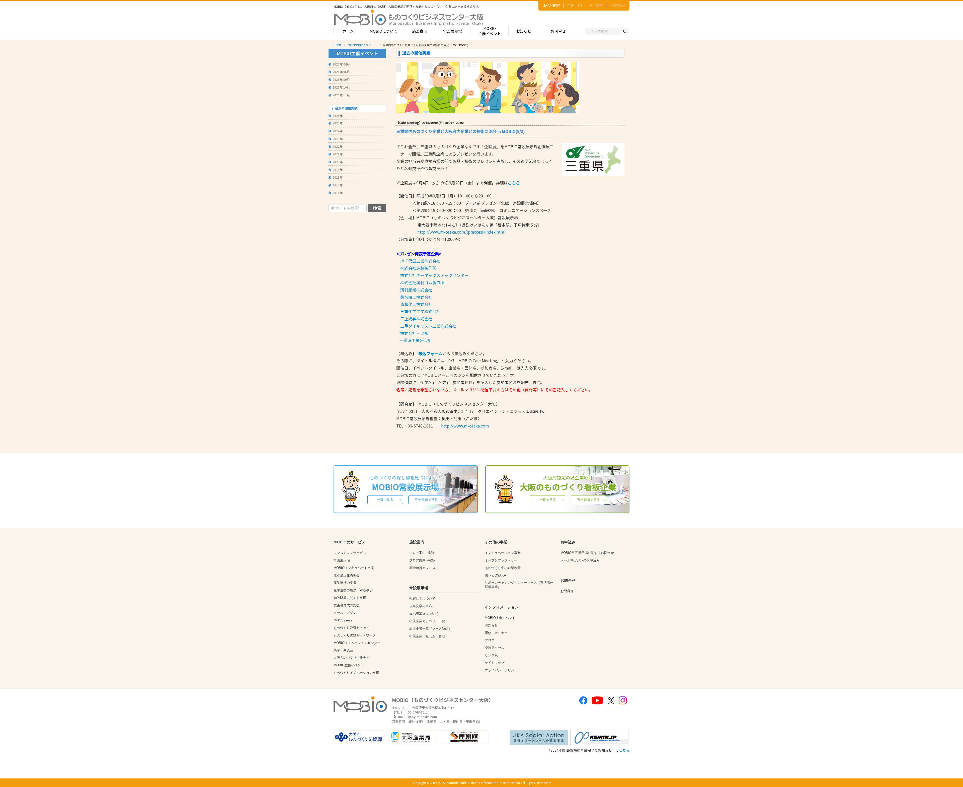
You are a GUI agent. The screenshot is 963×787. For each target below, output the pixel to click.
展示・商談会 (343, 650)
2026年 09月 (341, 79)
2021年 (338, 154)
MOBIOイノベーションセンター (357, 643)
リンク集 (491, 655)
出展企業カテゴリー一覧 (427, 621)
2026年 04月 (341, 64)
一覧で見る (385, 499)
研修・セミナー (496, 633)
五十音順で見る (426, 499)
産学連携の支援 (345, 583)
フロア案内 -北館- (422, 553)
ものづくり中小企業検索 (503, 568)
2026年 (338, 115)
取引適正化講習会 (347, 575)
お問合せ (558, 31)
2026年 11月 (341, 95)
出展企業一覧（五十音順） (428, 636)
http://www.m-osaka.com (465, 426)
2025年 (338, 123)
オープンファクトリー (501, 560)
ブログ (490, 640)
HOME (338, 45)
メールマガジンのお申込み (580, 560)
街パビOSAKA (495, 575)
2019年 (338, 169)
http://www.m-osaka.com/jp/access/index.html (461, 232)
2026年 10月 (341, 87)
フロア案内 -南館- (422, 560)
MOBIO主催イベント (489, 31)
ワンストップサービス (350, 553)
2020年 (338, 162)
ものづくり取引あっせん (351, 628)
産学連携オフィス (422, 568)
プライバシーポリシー (501, 670)
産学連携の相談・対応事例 (353, 590)
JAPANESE (551, 5)
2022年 (338, 146)
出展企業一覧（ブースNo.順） (431, 628)
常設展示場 (452, 31)
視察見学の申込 (420, 606)
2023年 (338, 138)
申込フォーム (430, 353)
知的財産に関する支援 (350, 598)
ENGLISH (574, 5)
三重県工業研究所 (415, 340)
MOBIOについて (383, 31)
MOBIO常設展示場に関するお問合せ (587, 553)
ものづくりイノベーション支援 (356, 673)
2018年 (338, 177)
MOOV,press (343, 620)
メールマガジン (345, 613)
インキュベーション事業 (503, 553)
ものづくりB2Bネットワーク (355, 635)
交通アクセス (494, 648)
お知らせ (523, 31)
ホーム (348, 31)
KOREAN (617, 5)
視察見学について (422, 598)
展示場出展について (424, 613)
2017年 (338, 185)
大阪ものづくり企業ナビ (351, 658)
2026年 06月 (341, 71)
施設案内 (419, 31)
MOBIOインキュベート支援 (354, 568)
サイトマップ (494, 663)
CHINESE (596, 5)
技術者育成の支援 (347, 605)
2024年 (338, 131)
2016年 (338, 192)
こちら (514, 183)
